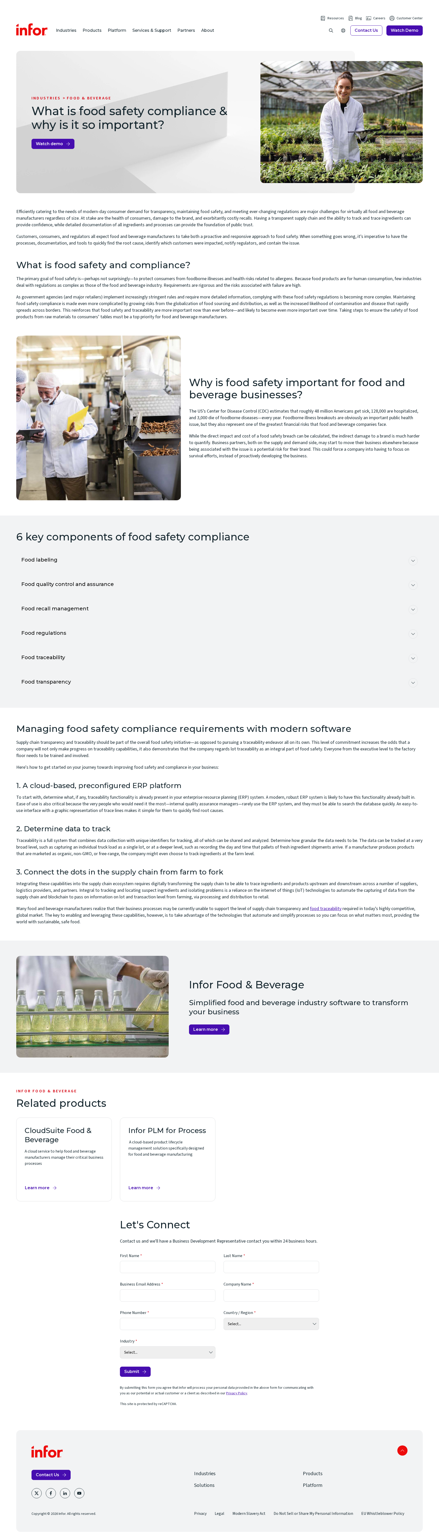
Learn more (205, 1029)
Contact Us (366, 30)
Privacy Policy (236, 1393)
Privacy (200, 1513)
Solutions (204, 1485)
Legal (219, 1513)
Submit (131, 1371)
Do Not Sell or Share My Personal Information (313, 1513)
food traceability (325, 908)
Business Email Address (140, 1284)
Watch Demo (404, 30)
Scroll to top (402, 1450)
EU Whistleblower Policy (382, 1513)
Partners (186, 30)
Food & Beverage (89, 98)
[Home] (32, 29)
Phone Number (133, 1313)
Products (92, 30)
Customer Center (410, 18)
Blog (358, 18)
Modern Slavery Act (248, 1513)
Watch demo (49, 143)
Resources (335, 18)
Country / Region (238, 1313)
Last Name (233, 1256)
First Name (129, 1256)
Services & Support (151, 30)
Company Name (237, 1284)
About (207, 30)
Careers (379, 18)
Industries (66, 30)
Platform (117, 30)
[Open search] (331, 30)
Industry (127, 1341)
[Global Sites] (343, 30)
